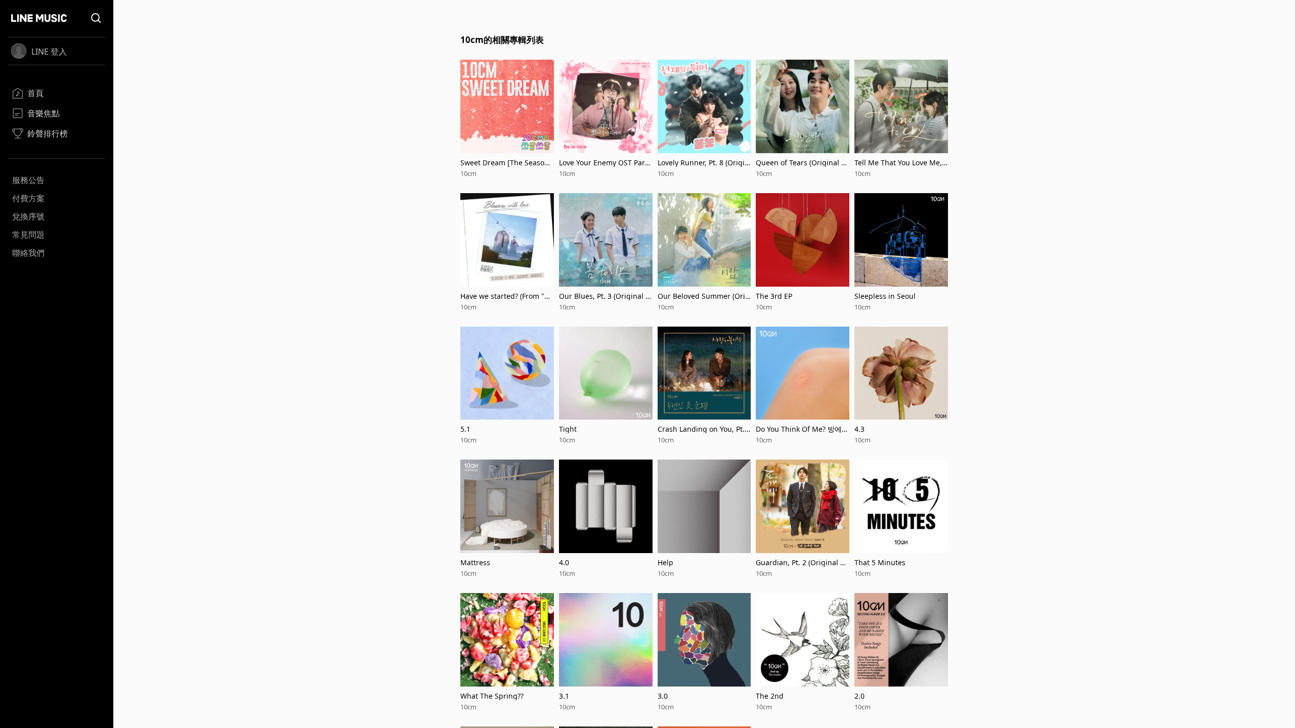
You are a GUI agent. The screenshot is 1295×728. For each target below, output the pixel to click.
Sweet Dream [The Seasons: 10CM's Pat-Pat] (504, 162)
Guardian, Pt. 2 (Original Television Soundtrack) (802, 562)
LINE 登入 (49, 51)
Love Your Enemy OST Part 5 (603, 162)
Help (665, 562)
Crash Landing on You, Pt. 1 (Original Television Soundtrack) (704, 429)
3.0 (663, 696)
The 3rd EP (774, 296)
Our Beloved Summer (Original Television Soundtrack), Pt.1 (704, 296)
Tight (568, 429)
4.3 (859, 429)
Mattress (475, 562)
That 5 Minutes (879, 562)
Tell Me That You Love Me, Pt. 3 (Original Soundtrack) (898, 162)
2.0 (859, 696)
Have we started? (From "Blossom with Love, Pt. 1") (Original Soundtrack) (506, 296)
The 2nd (770, 696)
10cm (468, 173)
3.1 (564, 696)
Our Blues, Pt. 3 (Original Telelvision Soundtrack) (604, 296)
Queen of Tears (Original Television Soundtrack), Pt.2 (802, 162)
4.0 (564, 562)
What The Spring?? (492, 696)
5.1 (465, 429)
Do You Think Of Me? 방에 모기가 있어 (799, 429)
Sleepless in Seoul (885, 296)
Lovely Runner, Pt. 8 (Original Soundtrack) (703, 162)
